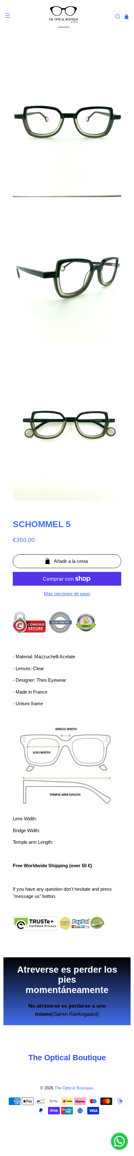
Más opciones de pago (67, 593)
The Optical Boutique (74, 1088)
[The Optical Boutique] (63, 17)
